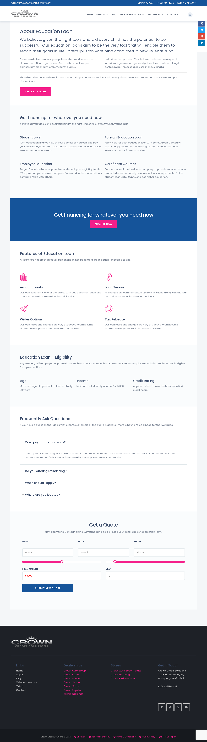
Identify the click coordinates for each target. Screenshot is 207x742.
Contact (172, 14)
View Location (145, 3)
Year (108, 569)
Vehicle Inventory (130, 14)
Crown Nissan (72, 682)
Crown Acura (71, 674)
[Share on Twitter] (201, 30)
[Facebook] (170, 707)
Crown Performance (123, 678)
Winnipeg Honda (73, 694)
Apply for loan (35, 91)
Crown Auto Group (75, 670)
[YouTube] (186, 707)
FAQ (114, 14)
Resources (154, 14)
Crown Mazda (72, 686)
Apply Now (102, 14)
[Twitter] (161, 707)
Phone (137, 541)
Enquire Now (103, 224)
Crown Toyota (72, 690)
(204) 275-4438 (165, 3)
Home (90, 14)
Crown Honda (72, 678)
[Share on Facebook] (201, 23)
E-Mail (82, 541)
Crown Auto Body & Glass (126, 670)
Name (25, 541)
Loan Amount (30, 569)
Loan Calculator (186, 3)
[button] (190, 14)
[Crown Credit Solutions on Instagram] (178, 707)
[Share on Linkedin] (201, 43)
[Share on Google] (201, 36)
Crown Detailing (120, 674)
